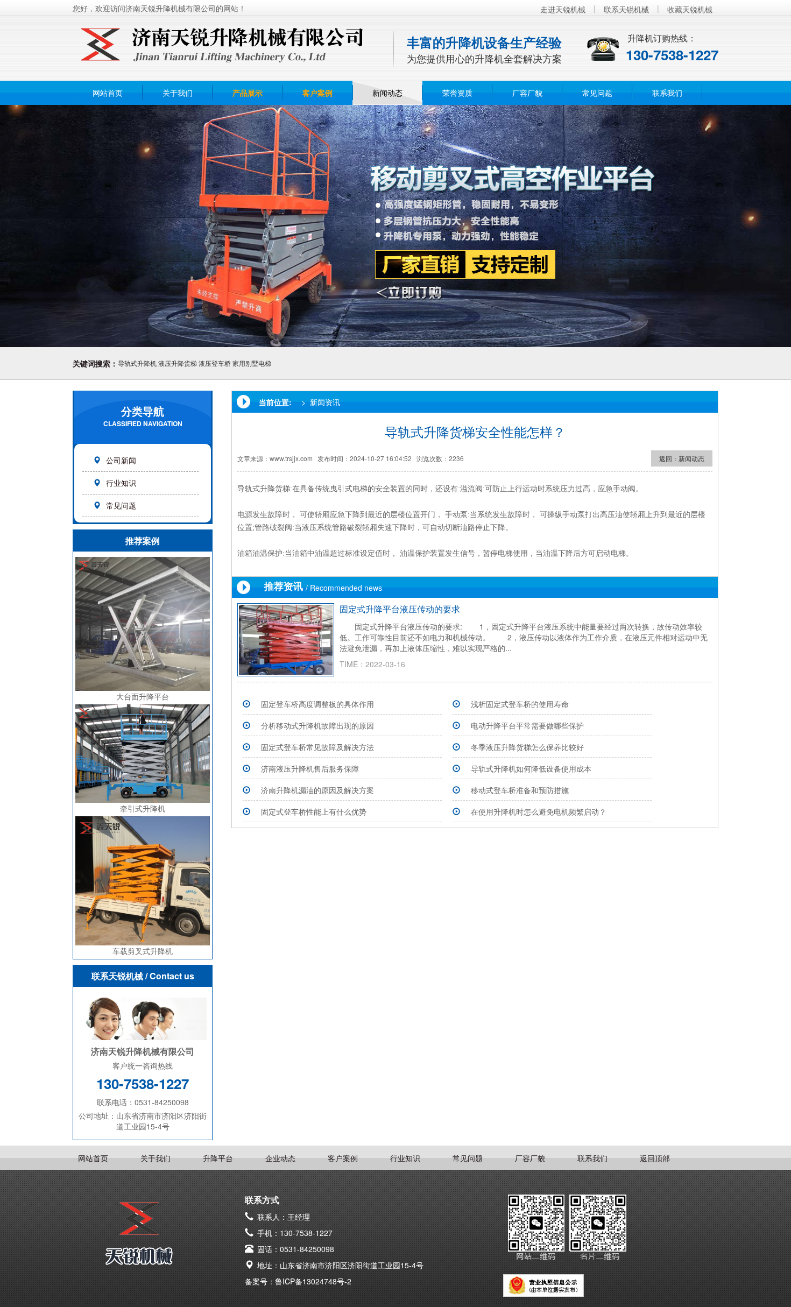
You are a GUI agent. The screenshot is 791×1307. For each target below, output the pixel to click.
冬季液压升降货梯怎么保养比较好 (527, 746)
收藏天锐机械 (689, 9)
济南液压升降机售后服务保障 (310, 768)
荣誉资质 (457, 92)
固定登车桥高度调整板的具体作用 (317, 703)
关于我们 (178, 92)
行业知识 (121, 482)
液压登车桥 (215, 363)
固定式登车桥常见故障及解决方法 (317, 746)
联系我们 (667, 92)
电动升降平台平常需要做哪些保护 (527, 725)
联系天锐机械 (626, 9)
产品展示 (247, 92)
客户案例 (317, 92)
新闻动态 (387, 92)
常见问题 (597, 92)
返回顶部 (655, 1158)
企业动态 (280, 1158)
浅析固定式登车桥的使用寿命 (520, 703)
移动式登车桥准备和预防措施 (520, 790)
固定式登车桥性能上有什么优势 (313, 811)
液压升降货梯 (177, 363)
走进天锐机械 (562, 9)
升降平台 (218, 1158)
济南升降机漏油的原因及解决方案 (317, 790)
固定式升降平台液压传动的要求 (400, 609)
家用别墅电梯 (251, 363)
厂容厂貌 (527, 92)
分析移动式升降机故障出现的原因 (317, 725)
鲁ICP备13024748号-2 (313, 1281)
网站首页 (108, 92)
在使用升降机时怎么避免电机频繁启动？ (538, 811)
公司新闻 (121, 460)
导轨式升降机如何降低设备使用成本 (531, 768)
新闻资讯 (325, 402)
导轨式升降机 (137, 363)
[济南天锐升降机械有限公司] (221, 39)
